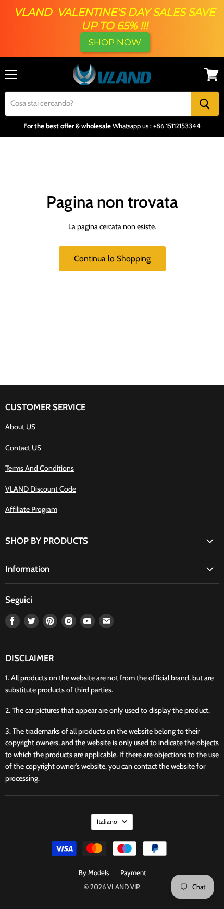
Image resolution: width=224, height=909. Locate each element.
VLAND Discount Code (40, 489)
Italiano (107, 822)
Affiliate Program (31, 509)
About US (20, 427)
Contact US (23, 447)
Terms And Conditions (39, 468)
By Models (94, 872)
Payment (133, 872)
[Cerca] (205, 104)
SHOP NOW (115, 42)
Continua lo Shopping (112, 259)
